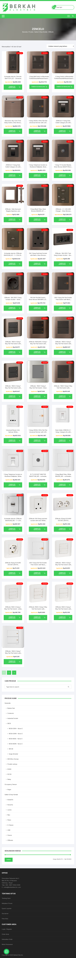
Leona (9, 810)
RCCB (9, 774)
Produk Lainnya (12, 764)
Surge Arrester (13, 754)
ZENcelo (10, 840)
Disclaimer (5, 913)
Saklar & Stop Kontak (40, 32)
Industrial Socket (12, 718)
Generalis (8, 703)
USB (8, 830)
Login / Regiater (7, 929)
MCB (9, 723)
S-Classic (10, 825)
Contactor (10, 713)
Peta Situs (5, 918)
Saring (8, 859)
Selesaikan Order (7, 939)
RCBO (9, 769)
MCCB (11, 749)
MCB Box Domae (13, 759)
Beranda (25, 32)
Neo (8, 815)
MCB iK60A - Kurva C (16, 739)
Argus (9, 789)
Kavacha (10, 805)
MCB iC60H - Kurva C (16, 728)
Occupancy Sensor (11, 784)
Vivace (9, 835)
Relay (9, 779)
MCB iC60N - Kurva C (16, 733)
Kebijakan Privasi (7, 903)
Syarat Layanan (6, 908)
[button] (6, 951)
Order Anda (5, 934)
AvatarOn (10, 800)
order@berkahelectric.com (12, 887)
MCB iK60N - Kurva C (16, 744)
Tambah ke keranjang (12, 87)
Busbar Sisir (11, 708)
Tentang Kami (6, 898)
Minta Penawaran (7, 944)
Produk (31, 32)
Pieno (9, 820)
